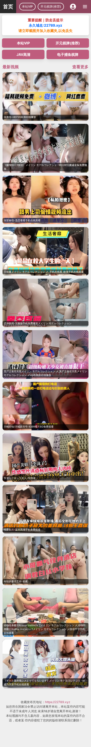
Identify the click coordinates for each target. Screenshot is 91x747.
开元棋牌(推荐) (50, 6)
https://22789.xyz (57, 702)
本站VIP (27, 6)
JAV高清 (23, 54)
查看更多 (80, 66)
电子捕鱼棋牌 (67, 54)
